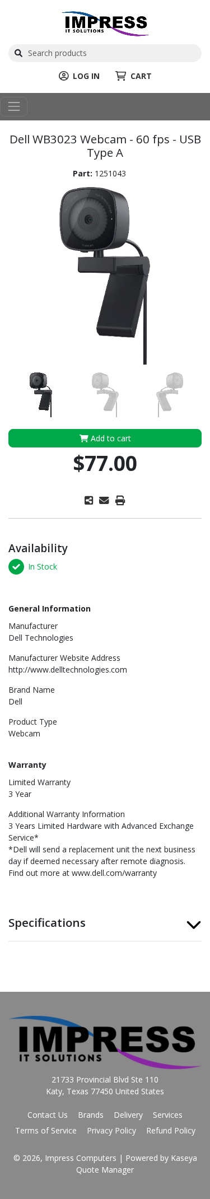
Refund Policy (170, 1130)
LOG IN (86, 76)
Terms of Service (46, 1130)
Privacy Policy (111, 1130)
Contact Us (47, 1114)
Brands (91, 1114)
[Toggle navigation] (13, 106)
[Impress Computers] (105, 22)
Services (168, 1114)
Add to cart (109, 438)
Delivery (128, 1114)
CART (141, 76)
